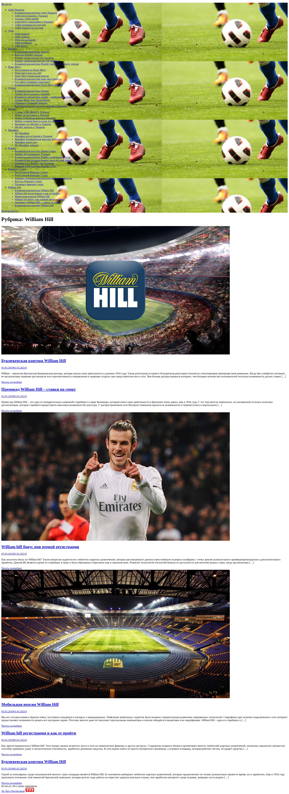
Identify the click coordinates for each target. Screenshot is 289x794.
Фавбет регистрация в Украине (32, 154)
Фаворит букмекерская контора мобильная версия (43, 178)
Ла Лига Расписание (13, 791)
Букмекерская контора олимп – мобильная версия (43, 97)
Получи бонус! (9, 211)
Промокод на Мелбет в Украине (33, 124)
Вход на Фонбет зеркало (28, 55)
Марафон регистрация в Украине (34, 136)
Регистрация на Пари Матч (30, 70)
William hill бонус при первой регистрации (39, 199)
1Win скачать (22, 36)
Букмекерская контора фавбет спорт (35, 151)
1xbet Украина (16, 9)
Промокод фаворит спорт (29, 184)
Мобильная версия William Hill (32, 196)
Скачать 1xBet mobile (27, 18)
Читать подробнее (11, 382)
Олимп (12, 88)
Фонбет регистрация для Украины (34, 58)
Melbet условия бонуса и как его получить (39, 121)
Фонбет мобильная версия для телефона (37, 61)
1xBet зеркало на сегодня (29, 27)
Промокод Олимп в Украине (31, 103)
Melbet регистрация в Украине (32, 115)
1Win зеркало (22, 33)
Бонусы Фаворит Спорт (28, 181)
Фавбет (12, 148)
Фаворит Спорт (17, 169)
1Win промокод (23, 42)
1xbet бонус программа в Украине (34, 21)
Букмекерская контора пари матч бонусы (38, 79)
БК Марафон (22, 133)
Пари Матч (14, 67)
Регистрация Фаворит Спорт (31, 172)
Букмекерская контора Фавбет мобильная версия (42, 157)
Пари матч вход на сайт (28, 73)
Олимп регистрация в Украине (32, 94)
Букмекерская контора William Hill (34, 190)
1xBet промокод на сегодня (30, 24)
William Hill (14, 187)
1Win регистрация (25, 39)
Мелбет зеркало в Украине (30, 127)
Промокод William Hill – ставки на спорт (38, 202)
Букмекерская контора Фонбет (32, 51)
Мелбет (12, 109)
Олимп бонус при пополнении (32, 100)
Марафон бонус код (26, 142)
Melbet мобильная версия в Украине (35, 118)
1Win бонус (21, 45)
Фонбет (12, 48)
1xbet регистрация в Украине (31, 15)
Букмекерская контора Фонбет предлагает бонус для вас (47, 64)
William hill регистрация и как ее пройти (38, 193)
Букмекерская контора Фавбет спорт (35, 166)
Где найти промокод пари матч (32, 82)
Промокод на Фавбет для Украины (34, 163)
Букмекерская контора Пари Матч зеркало (39, 85)
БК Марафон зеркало (27, 145)
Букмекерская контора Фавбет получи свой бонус (43, 160)
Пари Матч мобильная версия (32, 76)
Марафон (13, 130)
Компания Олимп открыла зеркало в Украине (41, 106)
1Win (11, 30)
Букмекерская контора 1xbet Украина (36, 12)
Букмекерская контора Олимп (32, 91)
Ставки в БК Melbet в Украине (32, 112)
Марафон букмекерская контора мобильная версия (43, 139)
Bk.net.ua (6, 4)
